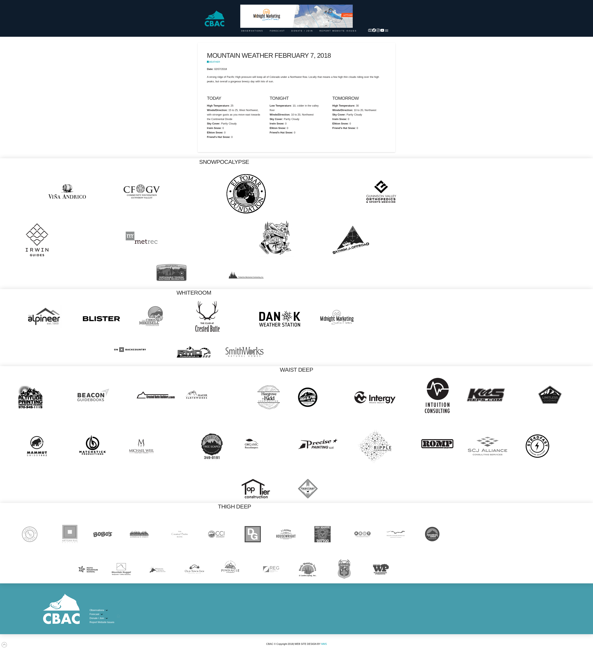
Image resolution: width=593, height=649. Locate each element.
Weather (214, 62)
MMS (324, 644)
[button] (386, 30)
